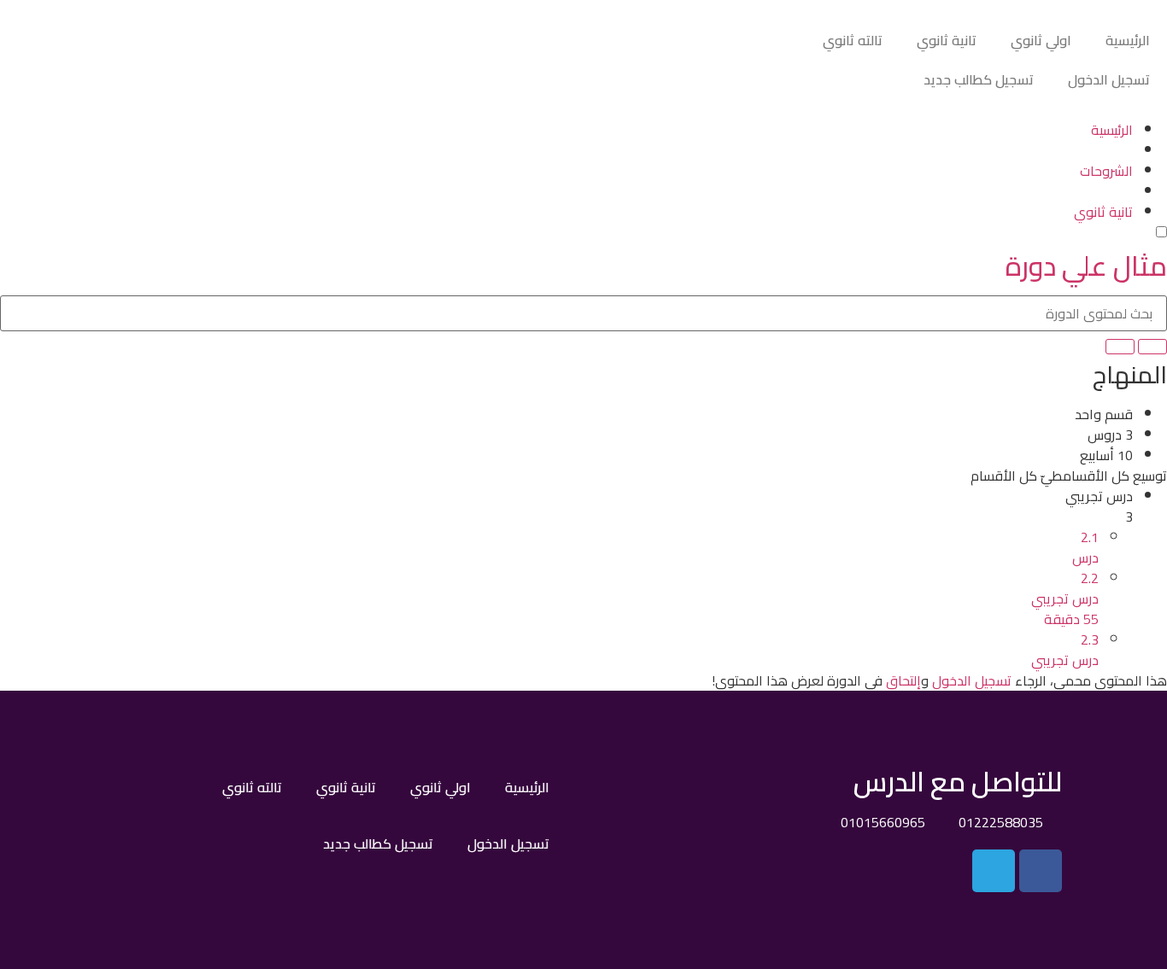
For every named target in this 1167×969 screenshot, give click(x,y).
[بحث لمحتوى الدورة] (1152, 346)
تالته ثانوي (853, 40)
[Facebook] (1040, 870)
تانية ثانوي (946, 40)
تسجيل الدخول (1109, 79)
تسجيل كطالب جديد (979, 79)
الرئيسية (1127, 40)
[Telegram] (993, 870)
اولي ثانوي (1041, 40)
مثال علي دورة (1086, 265)
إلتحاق (903, 680)
